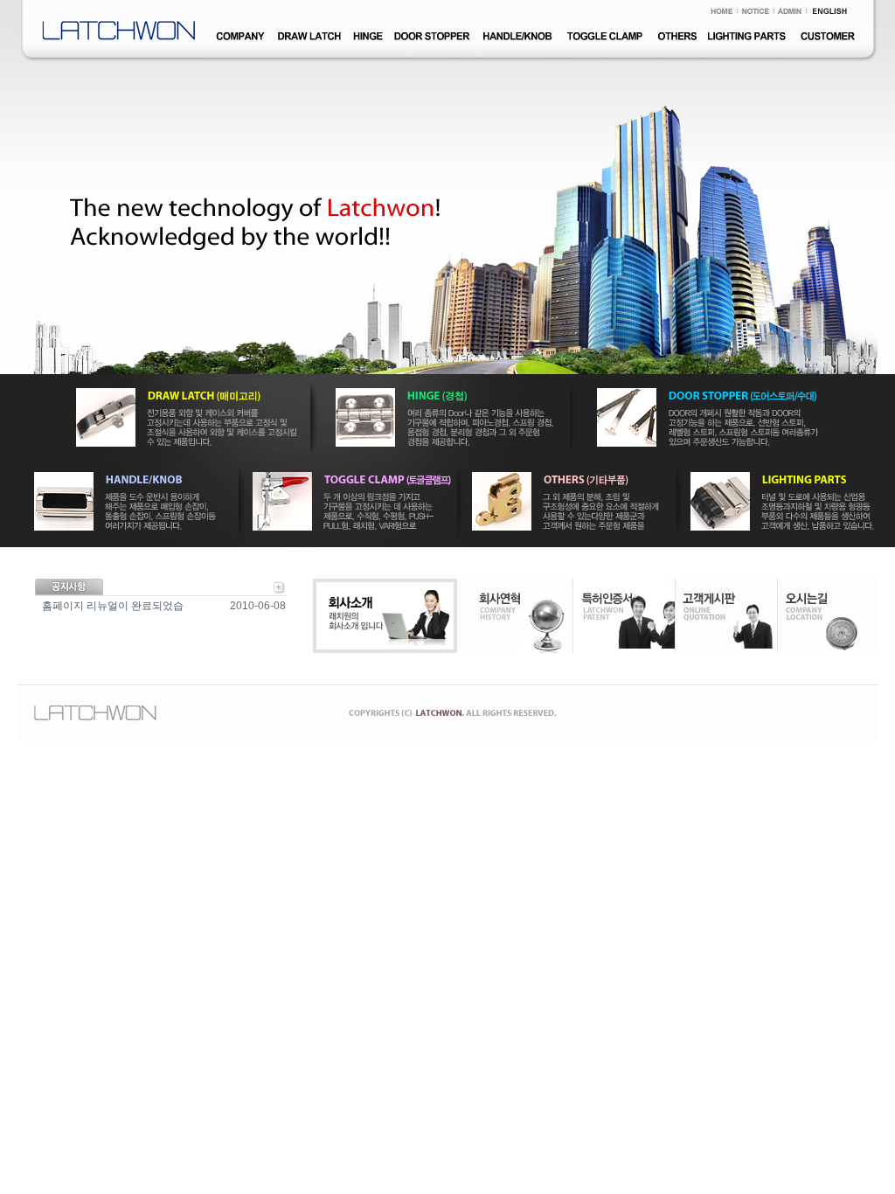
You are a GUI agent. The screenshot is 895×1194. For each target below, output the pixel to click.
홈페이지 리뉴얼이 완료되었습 (113, 606)
